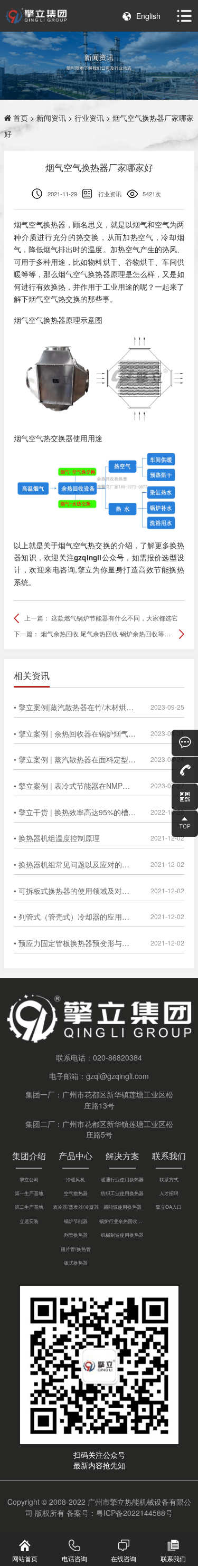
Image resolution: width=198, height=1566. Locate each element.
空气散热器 (76, 1193)
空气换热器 (47, 224)
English (148, 16)
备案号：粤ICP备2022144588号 (120, 1512)
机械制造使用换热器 (122, 1234)
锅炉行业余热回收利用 (122, 1221)
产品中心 (75, 1155)
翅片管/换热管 (76, 1249)
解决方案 (122, 1155)
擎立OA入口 (169, 1206)
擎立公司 (29, 1179)
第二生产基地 (29, 1206)
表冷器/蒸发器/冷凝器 (76, 1206)
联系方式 (168, 1179)
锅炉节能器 (76, 1221)
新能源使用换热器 (122, 1206)
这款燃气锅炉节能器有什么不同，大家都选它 (114, 618)
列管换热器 (76, 1234)
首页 (20, 117)
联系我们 (169, 1155)
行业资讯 (89, 117)
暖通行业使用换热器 (122, 1179)
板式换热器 (76, 1262)
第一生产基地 (29, 1193)
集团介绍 (29, 1155)
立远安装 (29, 1221)
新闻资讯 (51, 117)
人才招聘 (168, 1193)
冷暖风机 (75, 1179)
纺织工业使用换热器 (122, 1193)
